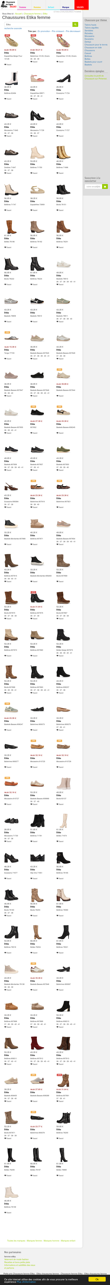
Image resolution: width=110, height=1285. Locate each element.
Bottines (88, 56)
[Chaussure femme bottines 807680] (37, 635)
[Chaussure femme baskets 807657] (37, 449)
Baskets (88, 64)
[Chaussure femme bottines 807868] (11, 1006)
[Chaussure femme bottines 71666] (63, 152)
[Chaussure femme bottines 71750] (37, 152)
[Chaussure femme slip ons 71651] (37, 858)
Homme (38, 7)
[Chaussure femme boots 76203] (37, 895)
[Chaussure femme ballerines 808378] (37, 1118)
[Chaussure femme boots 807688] (11, 672)
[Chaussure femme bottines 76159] (11, 1192)
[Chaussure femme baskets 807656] (11, 449)
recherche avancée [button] (13, 28)
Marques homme (51, 1240)
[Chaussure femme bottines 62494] (11, 78)
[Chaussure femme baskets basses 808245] (63, 412)
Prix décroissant (73, 31)
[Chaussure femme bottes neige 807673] (63, 635)
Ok (97, 1279)
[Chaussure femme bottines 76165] (63, 858)
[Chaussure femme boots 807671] (11, 1118)
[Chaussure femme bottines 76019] (11, 932)
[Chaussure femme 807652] (37, 412)
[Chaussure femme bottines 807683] (37, 672)
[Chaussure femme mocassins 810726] (63, 746)
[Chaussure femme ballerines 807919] (37, 487)
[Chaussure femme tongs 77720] (11, 338)
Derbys (88, 41)
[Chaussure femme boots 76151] (63, 189)
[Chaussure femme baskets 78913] (63, 264)
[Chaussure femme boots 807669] (63, 561)
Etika (45, 13)
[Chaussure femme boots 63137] (63, 784)
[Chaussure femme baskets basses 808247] (11, 709)
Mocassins (89, 36)
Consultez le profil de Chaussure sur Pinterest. (96, 77)
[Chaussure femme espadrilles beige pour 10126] (11, 41)
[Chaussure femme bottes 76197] (37, 1155)
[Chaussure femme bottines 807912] (37, 1043)
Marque (66, 8)
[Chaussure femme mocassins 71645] (11, 115)
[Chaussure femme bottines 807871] (37, 524)
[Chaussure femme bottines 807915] (11, 561)
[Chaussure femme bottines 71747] (11, 189)
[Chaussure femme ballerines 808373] (37, 709)
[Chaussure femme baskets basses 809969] (37, 784)
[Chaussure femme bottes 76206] (11, 1155)
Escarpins (89, 38)
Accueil (18, 13)
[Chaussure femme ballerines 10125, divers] (37, 41)
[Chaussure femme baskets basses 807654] (63, 524)
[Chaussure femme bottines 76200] (63, 1118)
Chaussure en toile (93, 47)
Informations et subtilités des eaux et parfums (19, 1266)
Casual (88, 53)
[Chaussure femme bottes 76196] (11, 227)
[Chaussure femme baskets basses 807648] (37, 969)
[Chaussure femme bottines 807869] (37, 1006)
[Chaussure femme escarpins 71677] (11, 858)
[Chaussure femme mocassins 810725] (37, 746)
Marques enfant (68, 1240)
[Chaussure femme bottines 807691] (63, 1081)
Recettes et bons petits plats (17, 1262)
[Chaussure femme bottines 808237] (63, 672)
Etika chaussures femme (67, 12)
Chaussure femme (32, 13)
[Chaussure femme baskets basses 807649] (63, 338)
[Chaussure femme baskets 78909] (11, 301)
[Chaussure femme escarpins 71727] (63, 115)
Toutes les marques (16, 1240)
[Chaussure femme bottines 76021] (63, 932)
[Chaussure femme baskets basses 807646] (37, 375)
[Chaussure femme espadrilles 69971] (37, 78)
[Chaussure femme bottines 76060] (63, 895)
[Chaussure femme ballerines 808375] (63, 709)
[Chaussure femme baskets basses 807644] (63, 375)
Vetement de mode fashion (16, 1259)
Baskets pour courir (93, 61)
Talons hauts (90, 24)
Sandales (89, 30)
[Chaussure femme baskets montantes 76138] (11, 969)
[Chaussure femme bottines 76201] (63, 227)
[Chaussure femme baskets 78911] (63, 301)
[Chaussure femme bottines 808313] (63, 1006)
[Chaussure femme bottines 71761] (37, 821)
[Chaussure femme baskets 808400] (11, 1081)
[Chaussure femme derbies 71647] (11, 152)
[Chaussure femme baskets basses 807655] (11, 412)
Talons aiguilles (92, 27)
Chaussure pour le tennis (96, 44)
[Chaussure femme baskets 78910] (37, 301)
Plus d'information (26, 1281)
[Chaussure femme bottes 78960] (63, 1155)
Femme (24, 7)
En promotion (44, 31)
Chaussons (90, 50)
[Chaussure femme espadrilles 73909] (37, 189)
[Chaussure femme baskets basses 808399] (37, 1081)
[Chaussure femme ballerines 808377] (11, 746)
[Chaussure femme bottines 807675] (37, 598)
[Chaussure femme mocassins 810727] (11, 784)
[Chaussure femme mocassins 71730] (11, 821)
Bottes (87, 58)
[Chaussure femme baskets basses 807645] (37, 338)
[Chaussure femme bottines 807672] (11, 635)
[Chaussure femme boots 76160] (11, 895)
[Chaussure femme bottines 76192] (37, 227)
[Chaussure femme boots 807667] (63, 598)
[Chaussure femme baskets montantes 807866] (11, 524)
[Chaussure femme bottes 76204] (37, 932)
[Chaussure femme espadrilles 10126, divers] (63, 41)
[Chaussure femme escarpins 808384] (11, 487)
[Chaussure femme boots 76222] (11, 264)
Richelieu (89, 33)
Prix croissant (58, 31)
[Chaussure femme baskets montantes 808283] (37, 561)
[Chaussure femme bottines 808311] (11, 1043)
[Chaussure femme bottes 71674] (63, 821)
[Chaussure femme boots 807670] (11, 598)
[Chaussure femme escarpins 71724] (63, 78)
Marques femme (34, 1240)
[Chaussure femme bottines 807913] (63, 1043)
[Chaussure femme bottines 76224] (37, 264)
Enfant (52, 7)
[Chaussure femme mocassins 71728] (37, 115)
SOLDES (81, 8)
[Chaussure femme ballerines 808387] (63, 969)
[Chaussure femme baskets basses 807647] (11, 375)
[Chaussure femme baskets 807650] (63, 449)
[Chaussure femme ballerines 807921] (63, 487)
